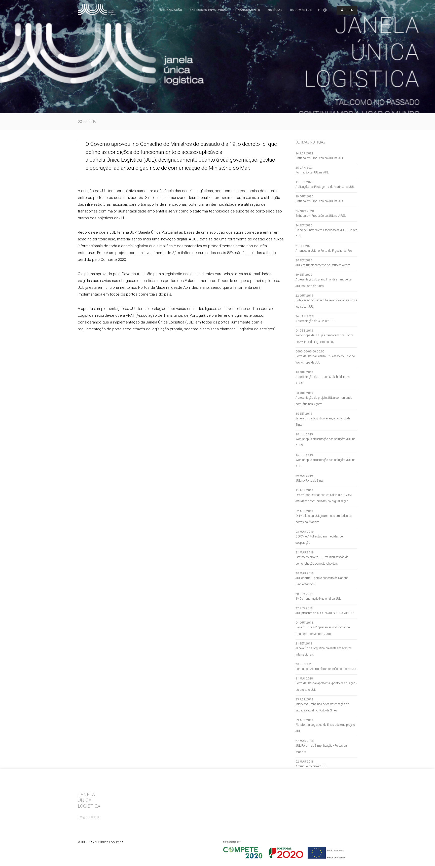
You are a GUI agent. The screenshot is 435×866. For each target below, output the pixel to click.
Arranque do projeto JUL (311, 766)
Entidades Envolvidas (208, 10)
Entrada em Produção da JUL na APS (320, 201)
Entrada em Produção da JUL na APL (320, 158)
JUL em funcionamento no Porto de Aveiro (323, 265)
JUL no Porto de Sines (310, 480)
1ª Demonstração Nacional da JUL (318, 598)
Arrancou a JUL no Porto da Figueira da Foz (324, 250)
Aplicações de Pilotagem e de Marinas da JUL (325, 187)
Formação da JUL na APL (312, 172)
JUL (150, 10)
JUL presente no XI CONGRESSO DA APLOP (324, 613)
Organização (171, 10)
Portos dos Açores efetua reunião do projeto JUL (326, 669)
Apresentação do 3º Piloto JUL (315, 321)
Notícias (275, 10)
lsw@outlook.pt (89, 817)
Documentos (301, 10)
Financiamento (247, 10)
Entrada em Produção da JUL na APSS (321, 216)
